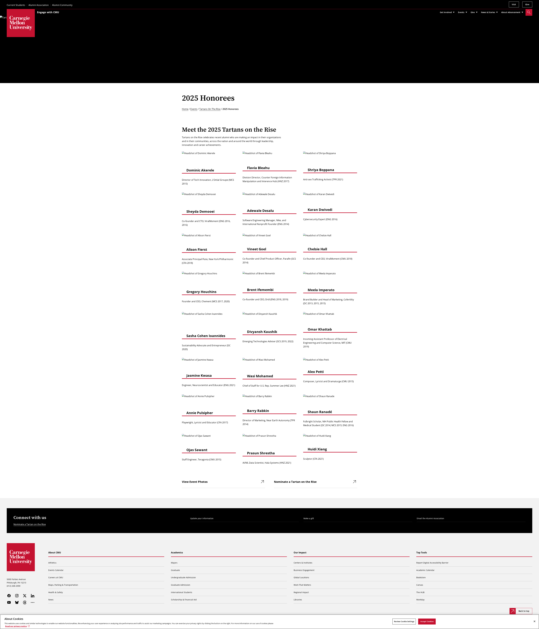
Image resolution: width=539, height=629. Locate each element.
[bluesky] (17, 602)
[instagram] (17, 595)
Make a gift (308, 518)
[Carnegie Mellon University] (21, 23)
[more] (32, 602)
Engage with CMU (48, 12)
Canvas (419, 585)
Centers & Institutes (303, 562)
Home (185, 109)
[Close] (534, 621)
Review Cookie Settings (404, 621)
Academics (177, 552)
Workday (420, 599)
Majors (174, 562)
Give (527, 4)
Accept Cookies (427, 621)
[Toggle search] (529, 12)
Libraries (298, 599)
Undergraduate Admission (183, 577)
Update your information (201, 518)
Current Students (16, 5)
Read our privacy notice (16, 626)
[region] (269, 621)
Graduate (175, 570)
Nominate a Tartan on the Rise (295, 482)
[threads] (24, 602)
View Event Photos (195, 482)
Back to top (524, 611)
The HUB (420, 592)
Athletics (52, 562)
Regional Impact (301, 592)
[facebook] (9, 595)
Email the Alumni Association (430, 518)
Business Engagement (304, 570)
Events (193, 109)
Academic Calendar (425, 570)
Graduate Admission (180, 585)
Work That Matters (302, 585)
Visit (514, 4)
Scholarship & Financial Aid (184, 599)
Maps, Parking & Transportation (63, 585)
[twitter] (24, 595)
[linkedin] (32, 595)
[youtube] (9, 602)
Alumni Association (38, 5)
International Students (181, 592)
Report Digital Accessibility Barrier (432, 562)
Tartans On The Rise (210, 109)
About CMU (54, 552)
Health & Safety (55, 592)
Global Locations (301, 577)
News (50, 599)
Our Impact (300, 552)
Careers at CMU (55, 577)
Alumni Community (62, 5)
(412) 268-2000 (13, 586)
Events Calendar (56, 570)
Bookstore (421, 577)
